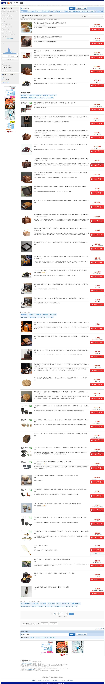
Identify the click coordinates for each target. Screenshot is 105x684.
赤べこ (92, 11)
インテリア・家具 (8, 31)
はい (44, 623)
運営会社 (34, 680)
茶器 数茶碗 (43, 603)
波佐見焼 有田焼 (51, 603)
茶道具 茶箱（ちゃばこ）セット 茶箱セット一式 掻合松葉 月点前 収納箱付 (53, 78)
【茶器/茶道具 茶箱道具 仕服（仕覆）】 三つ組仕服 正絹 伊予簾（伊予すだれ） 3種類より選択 (61, 531)
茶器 (5, 13)
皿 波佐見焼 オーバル (59, 606)
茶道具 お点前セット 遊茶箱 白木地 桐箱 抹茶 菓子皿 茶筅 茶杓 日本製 (52, 559)
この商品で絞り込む (97, 553)
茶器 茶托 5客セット (25, 606)
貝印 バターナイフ (49, 606)
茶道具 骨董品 (32, 11)
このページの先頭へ (99, 628)
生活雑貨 (6, 36)
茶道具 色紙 (53, 11)
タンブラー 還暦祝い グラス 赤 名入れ (30, 603)
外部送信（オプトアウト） (59, 680)
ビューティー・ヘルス (9, 34)
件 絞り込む (10, 59)
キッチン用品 (7, 26)
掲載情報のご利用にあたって (27, 663)
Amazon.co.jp (7, 67)
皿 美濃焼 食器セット (75, 603)
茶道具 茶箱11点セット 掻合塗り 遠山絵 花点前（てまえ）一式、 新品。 (55, 573)
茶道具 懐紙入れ (76, 11)
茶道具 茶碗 (46, 11)
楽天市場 (6, 65)
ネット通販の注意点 (30, 669)
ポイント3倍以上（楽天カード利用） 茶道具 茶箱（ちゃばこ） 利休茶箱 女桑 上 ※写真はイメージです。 (61, 433)
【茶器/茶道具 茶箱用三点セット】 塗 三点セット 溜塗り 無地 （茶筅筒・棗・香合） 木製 (60, 517)
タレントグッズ (8, 16)
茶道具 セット (60, 11)
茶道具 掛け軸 (68, 11)
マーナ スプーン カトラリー (62, 603)
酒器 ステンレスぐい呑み (37, 606)
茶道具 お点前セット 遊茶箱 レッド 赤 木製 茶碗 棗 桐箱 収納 (50, 51)
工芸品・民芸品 (7, 18)
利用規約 (40, 680)
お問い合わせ (70, 680)
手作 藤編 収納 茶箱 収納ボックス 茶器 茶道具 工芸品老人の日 (50, 23)
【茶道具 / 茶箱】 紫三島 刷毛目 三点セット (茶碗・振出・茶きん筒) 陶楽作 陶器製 (56, 475)
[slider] (2, 54)
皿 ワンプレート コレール (71, 606)
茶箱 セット (39, 11)
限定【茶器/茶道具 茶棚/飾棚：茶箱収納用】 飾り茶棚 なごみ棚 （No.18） (55, 103)
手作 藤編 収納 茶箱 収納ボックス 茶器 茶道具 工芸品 (48, 37)
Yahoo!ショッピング (8, 70)
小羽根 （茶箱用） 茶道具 (41, 545)
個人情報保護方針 (48, 680)
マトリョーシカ (85, 11)
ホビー (6, 29)
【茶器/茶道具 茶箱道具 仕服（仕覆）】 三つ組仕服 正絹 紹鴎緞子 (53, 461)
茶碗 (96, 11)
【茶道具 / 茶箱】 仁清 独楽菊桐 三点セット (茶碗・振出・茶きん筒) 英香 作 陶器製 (57, 503)
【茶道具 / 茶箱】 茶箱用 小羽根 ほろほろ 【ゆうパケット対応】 (51, 587)
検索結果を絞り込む (82, 8)
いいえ (53, 623)
